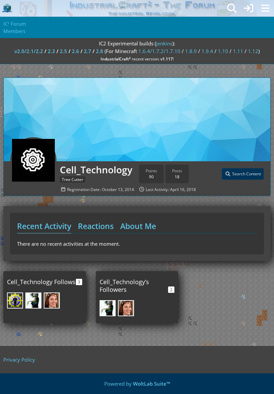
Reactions (96, 226)
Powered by (137, 383)
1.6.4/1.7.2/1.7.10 (159, 51)
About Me (138, 226)
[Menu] (265, 8)
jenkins (164, 43)
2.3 (51, 51)
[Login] (248, 8)
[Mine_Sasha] (33, 300)
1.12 (253, 51)
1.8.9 (191, 51)
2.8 (99, 51)
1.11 (238, 51)
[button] (243, 174)
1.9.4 (207, 51)
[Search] (232, 8)
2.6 (75, 51)
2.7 (87, 51)
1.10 (223, 51)
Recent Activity (44, 226)
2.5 (63, 51)
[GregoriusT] (15, 300)
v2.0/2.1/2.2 (28, 51)
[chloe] (52, 300)
